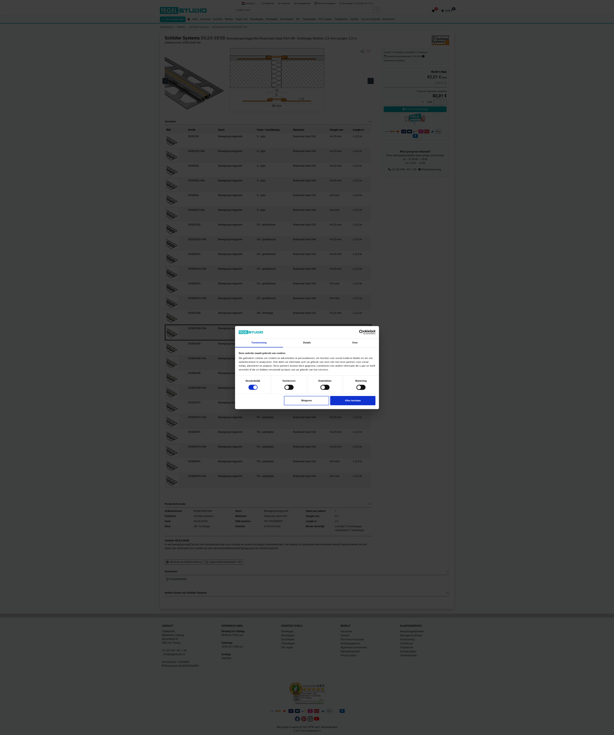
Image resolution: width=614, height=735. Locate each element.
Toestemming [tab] (259, 342)
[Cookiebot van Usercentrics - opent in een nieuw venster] (361, 332)
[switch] (289, 387)
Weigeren (306, 400)
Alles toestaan (353, 400)
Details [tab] (307, 342)
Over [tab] (355, 342)
